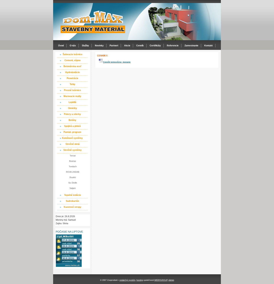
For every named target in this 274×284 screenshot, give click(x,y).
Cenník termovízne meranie (116, 62)
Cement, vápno (72, 60)
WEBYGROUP (161, 280)
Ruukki (73, 177)
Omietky (72, 108)
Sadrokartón (72, 201)
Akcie (127, 45)
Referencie (173, 45)
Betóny (72, 120)
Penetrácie (72, 78)
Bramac (72, 161)
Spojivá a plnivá (72, 126)
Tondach (73, 166)
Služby (85, 45)
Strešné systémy (72, 150)
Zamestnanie (191, 45)
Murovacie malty (72, 96)
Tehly (72, 84)
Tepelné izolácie (72, 195)
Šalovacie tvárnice (72, 54)
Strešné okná (72, 144)
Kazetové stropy (72, 207)
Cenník (140, 45)
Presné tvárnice (72, 90)
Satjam (73, 188)
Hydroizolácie (72, 72)
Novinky (99, 45)
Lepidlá (72, 102)
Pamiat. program (72, 132)
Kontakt (208, 45)
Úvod (61, 45)
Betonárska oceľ (72, 66)
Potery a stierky (72, 114)
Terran (73, 156)
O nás (73, 45)
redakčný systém (127, 280)
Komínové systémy (72, 138)
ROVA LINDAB (72, 172)
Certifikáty (155, 45)
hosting (139, 280)
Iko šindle (72, 183)
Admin (171, 280)
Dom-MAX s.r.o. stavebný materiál (93, 21)
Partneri (114, 45)
